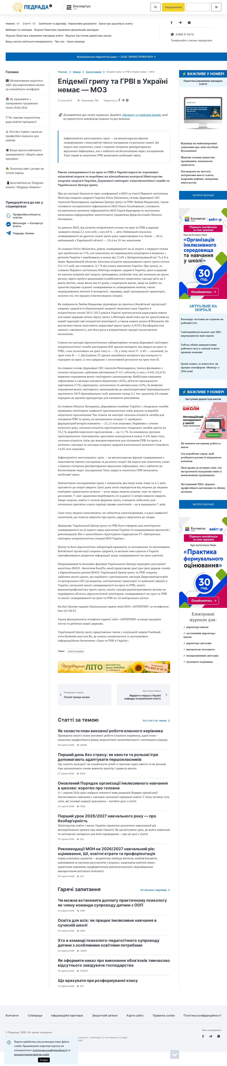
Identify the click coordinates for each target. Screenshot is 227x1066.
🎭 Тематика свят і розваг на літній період (25, 171)
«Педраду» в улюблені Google (141, 115)
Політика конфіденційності (202, 1015)
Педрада (63, 71)
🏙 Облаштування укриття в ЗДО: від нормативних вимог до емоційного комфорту (25, 85)
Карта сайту (135, 1015)
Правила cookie (164, 1015)
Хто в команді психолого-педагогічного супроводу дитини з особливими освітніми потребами (108, 942)
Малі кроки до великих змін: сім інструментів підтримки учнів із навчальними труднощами (201, 471)
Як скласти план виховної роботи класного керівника (110, 731)
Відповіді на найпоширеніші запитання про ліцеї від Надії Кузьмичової (199, 147)
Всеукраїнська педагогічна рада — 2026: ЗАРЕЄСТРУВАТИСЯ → (116, 56)
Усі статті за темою (155, 720)
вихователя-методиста (200, 649)
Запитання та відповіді (52, 23)
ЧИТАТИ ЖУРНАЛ (203, 195)
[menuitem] (14, 23)
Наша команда (76, 41)
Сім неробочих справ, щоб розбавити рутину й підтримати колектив (201, 457)
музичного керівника (199, 661)
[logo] (32, 7)
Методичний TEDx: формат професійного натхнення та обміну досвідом (203, 487)
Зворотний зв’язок (105, 1015)
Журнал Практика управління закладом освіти (34, 35)
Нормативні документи (82, 23)
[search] (155, 7)
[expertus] (77, 7)
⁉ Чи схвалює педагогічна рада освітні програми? (23, 120)
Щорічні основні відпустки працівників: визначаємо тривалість (198, 161)
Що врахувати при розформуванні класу (98, 980)
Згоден (44, 1059)
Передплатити (173, 7)
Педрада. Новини (23, 233)
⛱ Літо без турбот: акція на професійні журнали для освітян (24, 136)
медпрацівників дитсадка (202, 655)
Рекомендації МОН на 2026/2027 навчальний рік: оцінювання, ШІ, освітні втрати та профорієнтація (106, 851)
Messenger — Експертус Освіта (28, 225)
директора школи (197, 627)
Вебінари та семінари (19, 29)
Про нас (60, 41)
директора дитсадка (199, 643)
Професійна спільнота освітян (26, 216)
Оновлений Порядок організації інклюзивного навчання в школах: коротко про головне (113, 785)
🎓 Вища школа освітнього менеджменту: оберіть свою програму (24, 154)
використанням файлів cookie (31, 1054)
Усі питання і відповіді (153, 889)
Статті (29, 23)
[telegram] (180, 23)
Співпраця (35, 1015)
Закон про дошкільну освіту (116, 23)
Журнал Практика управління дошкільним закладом (66, 29)
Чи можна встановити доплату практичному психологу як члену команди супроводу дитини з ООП (112, 902)
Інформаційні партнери (67, 1015)
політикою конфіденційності (50, 1050)
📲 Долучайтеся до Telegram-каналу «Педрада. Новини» (25, 185)
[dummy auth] (198, 7)
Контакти (12, 1015)
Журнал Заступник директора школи (88, 35)
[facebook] (171, 23)
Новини (12, 23)
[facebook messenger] (189, 23)
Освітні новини (93, 71)
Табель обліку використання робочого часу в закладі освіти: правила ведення (200, 348)
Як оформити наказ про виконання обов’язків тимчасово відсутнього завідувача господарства (114, 963)
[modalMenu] (216, 7)
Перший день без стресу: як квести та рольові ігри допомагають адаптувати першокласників (108, 757)
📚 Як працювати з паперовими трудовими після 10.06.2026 (22, 103)
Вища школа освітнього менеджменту (29, 41)
